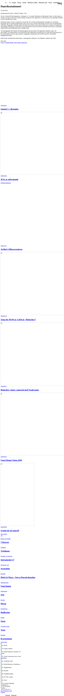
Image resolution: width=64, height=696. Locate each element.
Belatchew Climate (33, 2)
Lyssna (2, 653)
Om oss (19, 2)
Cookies (3, 692)
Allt (2, 535)
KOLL (50, 2)
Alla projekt (4, 642)
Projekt (24, 2)
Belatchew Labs (43, 2)
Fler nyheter (4, 534)
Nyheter (14, 2)
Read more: (4, 658)
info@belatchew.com (6, 691)
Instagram (13, 695)
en (9, 2)
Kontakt (55, 2)
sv (5, 2)
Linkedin (7, 695)
